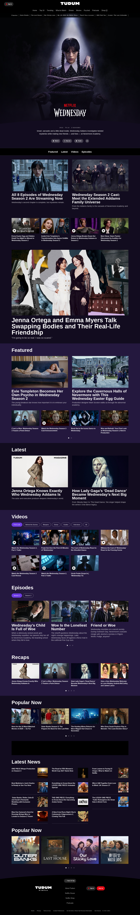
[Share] (87, 141)
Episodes (87, 152)
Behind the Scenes (32, 524)
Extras (56, 524)
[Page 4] (74, 691)
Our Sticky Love (49, 15)
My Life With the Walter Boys (68, 15)
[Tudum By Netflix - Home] (44, 888)
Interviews (76, 524)
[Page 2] (71, 438)
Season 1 (17, 595)
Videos (74, 152)
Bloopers (46, 524)
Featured (53, 152)
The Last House (36, 15)
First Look (17, 524)
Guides (66, 524)
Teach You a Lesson (87, 15)
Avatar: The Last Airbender (117, 15)
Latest (64, 152)
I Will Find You (101, 15)
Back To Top (71, 880)
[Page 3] (72, 645)
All (86, 524)
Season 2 (28, 595)
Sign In (121, 748)
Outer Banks (24, 15)
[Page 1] (68, 438)
